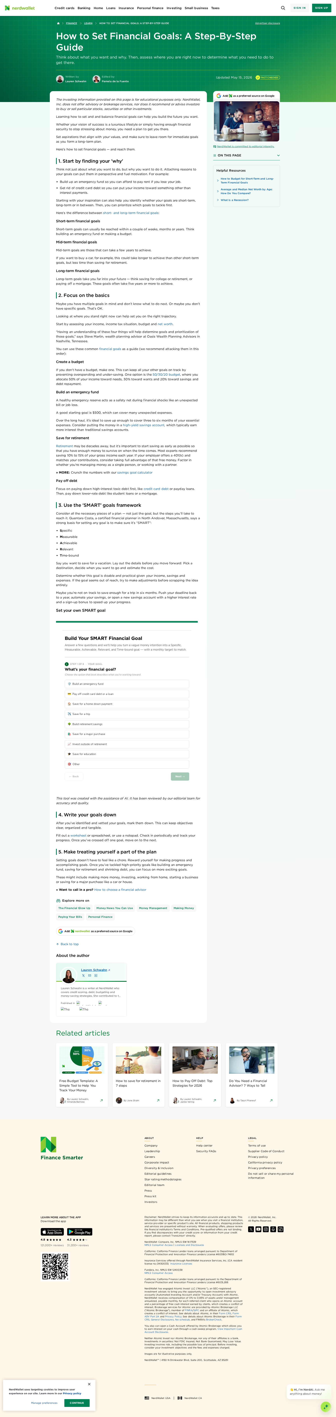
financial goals (110, 349)
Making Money (184, 908)
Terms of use (257, 1145)
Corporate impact (156, 1162)
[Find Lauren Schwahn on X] (83, 975)
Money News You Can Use (114, 908)
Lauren (94, 970)
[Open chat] (325, 1406)
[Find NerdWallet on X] (251, 1229)
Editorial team (154, 1185)
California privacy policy (265, 1162)
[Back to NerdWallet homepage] (58, 23)
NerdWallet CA (193, 1398)
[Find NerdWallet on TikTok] (281, 1229)
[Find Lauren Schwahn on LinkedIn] (96, 975)
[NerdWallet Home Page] (20, 8)
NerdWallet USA (160, 1398)
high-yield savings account (143, 425)
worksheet (78, 835)
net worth (165, 324)
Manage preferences (44, 1402)
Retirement (64, 446)
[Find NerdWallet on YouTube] (258, 1229)
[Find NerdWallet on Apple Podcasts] (273, 1229)
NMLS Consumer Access (158, 1244)
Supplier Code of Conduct (266, 1151)
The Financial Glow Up (74, 908)
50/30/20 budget (166, 374)
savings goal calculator (134, 472)
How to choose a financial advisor (120, 890)
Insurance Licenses (181, 1263)
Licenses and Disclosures (189, 1244)
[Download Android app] (79, 1232)
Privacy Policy (173, 1316)
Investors (151, 1201)
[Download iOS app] (52, 1232)
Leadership (152, 1151)
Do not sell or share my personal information (271, 1175)
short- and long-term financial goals (130, 213)
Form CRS (225, 1313)
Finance (71, 23)
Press (148, 1190)
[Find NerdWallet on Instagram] (266, 1229)
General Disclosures (162, 1319)
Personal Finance (100, 916)
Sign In (300, 7)
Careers (149, 1156)
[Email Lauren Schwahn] (89, 975)
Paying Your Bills (70, 916)
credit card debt (156, 489)
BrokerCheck (213, 1319)
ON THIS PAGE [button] (229, 155)
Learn (88, 23)
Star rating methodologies (163, 1179)
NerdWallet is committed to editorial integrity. (245, 146)
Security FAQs (206, 1151)
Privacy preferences (262, 1168)
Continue (77, 1402)
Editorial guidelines (158, 1173)
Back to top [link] (70, 944)
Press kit (150, 1196)
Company (151, 1145)
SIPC (196, 1310)
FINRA (188, 1310)
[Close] (330, 1385)
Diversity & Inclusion (158, 1168)
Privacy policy (258, 1156)
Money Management (153, 908)
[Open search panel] (283, 8)
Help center (204, 1145)
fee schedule (182, 1319)
